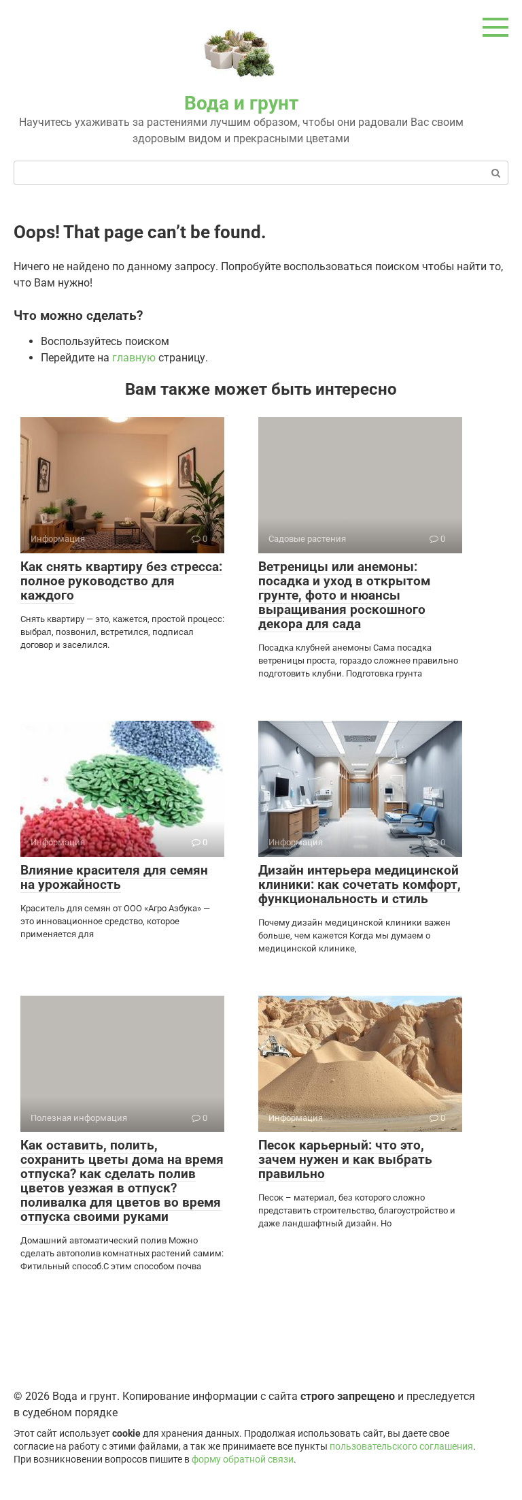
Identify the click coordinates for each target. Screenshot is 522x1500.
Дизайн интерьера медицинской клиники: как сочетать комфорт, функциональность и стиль (359, 884)
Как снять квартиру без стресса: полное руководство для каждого (121, 581)
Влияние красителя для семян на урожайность (114, 877)
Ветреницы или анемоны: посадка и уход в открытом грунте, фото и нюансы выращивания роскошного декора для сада (344, 595)
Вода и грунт (241, 103)
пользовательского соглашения (401, 1446)
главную (134, 357)
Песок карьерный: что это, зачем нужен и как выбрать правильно (345, 1159)
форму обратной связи (243, 1459)
